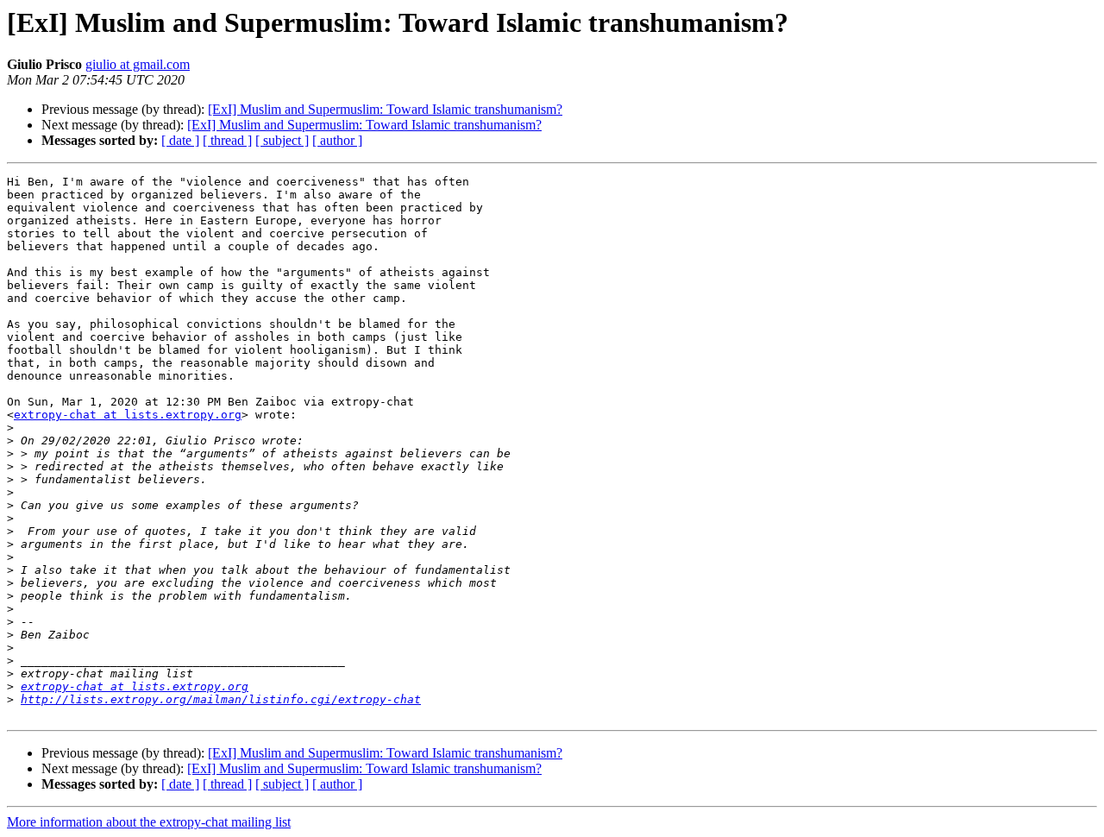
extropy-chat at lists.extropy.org (128, 414)
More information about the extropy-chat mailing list (149, 822)
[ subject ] (282, 140)
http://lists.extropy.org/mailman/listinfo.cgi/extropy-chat (221, 699)
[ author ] (337, 140)
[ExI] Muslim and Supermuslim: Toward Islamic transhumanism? (385, 109)
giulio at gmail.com (137, 64)
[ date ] (180, 140)
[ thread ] (227, 140)
